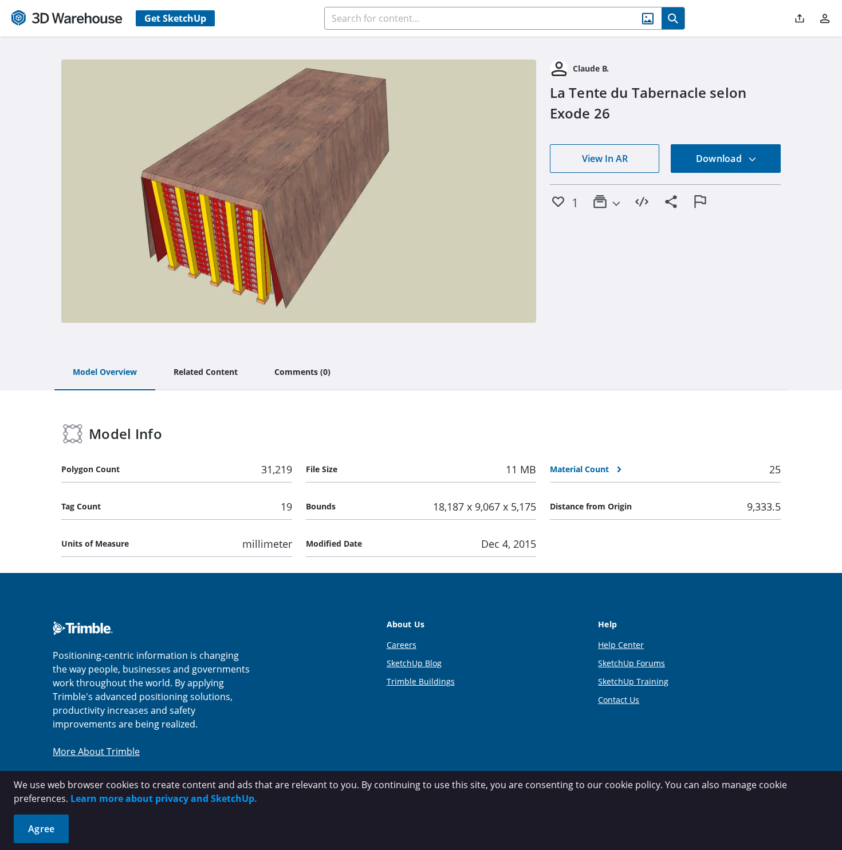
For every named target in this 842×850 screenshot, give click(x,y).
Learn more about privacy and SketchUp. (163, 798)
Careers (401, 644)
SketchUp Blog (414, 663)
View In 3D (298, 191)
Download (720, 158)
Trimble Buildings (421, 681)
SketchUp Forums (631, 663)
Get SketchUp (175, 18)
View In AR (605, 158)
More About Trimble (96, 751)
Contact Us (618, 699)
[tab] (104, 372)
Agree (41, 829)
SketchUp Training (633, 681)
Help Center (621, 644)
